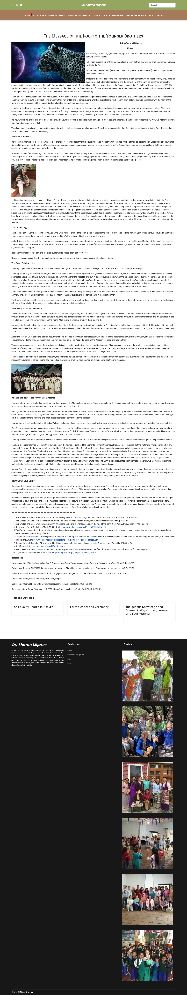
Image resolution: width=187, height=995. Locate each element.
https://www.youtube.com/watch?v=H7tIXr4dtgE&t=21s (82, 527)
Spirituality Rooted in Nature (33, 607)
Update (69, 663)
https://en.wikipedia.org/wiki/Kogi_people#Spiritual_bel (68, 552)
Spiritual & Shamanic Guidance (50, 15)
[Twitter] (17, 5)
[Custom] (21, 5)
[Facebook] (12, 5)
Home (27, 15)
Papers (95, 15)
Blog (151, 15)
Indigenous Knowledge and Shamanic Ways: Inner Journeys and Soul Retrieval (147, 610)
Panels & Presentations (113, 15)
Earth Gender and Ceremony (89, 607)
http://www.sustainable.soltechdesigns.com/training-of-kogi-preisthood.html (64, 540)
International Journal (134, 15)
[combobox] (162, 5)
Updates (159, 15)
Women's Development (78, 15)
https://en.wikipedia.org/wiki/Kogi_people (46, 546)
